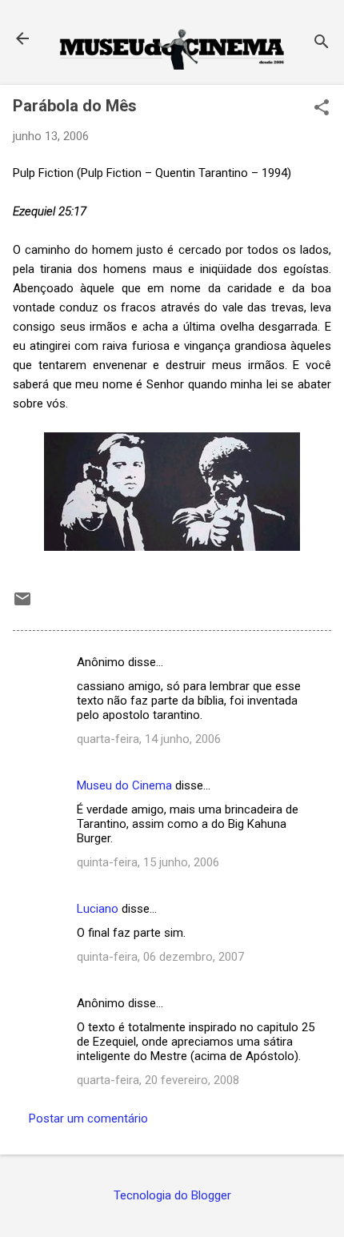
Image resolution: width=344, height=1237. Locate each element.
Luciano (97, 909)
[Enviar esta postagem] (22, 604)
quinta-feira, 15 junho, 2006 (148, 862)
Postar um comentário (88, 1118)
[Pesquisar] (321, 43)
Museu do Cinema (124, 785)
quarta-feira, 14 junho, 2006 (149, 739)
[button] (321, 109)
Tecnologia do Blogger (172, 1195)
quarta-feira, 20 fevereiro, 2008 (158, 1080)
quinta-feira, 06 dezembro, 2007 (160, 957)
